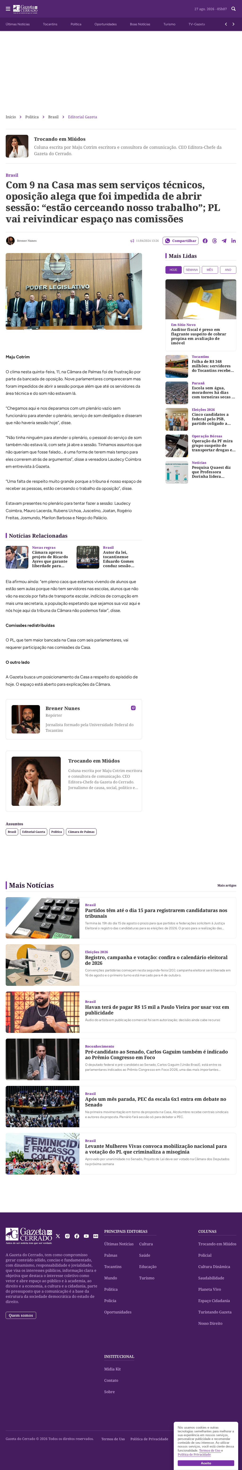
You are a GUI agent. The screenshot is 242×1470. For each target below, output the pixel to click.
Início (11, 116)
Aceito (206, 1463)
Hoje (173, 270)
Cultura (146, 1243)
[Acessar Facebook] (77, 1236)
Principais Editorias (125, 1231)
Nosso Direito (210, 1323)
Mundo (110, 1278)
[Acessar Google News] (96, 1236)
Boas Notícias (140, 24)
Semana (192, 270)
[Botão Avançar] (233, 24)
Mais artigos (226, 885)
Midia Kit (112, 1369)
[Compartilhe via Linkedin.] (233, 241)
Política (76, 24)
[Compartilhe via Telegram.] (224, 241)
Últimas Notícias (18, 24)
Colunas (207, 1231)
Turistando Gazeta (215, 1312)
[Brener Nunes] (10, 241)
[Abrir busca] (233, 9)
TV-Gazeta (197, 24)
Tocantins (50, 24)
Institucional (119, 1356)
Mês (210, 270)
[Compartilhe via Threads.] (214, 241)
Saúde (144, 1255)
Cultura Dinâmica (214, 1266)
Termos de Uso (113, 1439)
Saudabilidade (211, 1278)
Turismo (169, 24)
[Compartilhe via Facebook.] (205, 241)
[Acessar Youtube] (86, 1236)
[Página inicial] (29, 1236)
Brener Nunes (27, 241)
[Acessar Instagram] (133, 708)
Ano (228, 270)
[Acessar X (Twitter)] (58, 1236)
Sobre (109, 1391)
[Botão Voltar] (226, 24)
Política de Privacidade (149, 1439)
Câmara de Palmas (81, 832)
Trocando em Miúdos (60, 139)
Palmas (110, 1255)
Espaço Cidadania (214, 1300)
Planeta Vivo (209, 1289)
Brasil (53, 116)
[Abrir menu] (8, 9)
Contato (111, 1380)
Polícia (110, 1300)
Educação (147, 1266)
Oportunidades (106, 24)
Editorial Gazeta (82, 116)
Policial (205, 1255)
